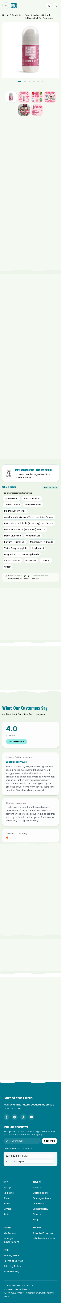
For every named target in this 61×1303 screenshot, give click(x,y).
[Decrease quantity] (41, 213)
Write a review (16, 741)
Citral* (7, 566)
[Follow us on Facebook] (15, 1117)
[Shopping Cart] (56, 5)
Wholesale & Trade (44, 1238)
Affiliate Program (43, 1233)
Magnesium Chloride (15, 510)
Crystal (8, 1209)
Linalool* (46, 560)
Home (5, 15)
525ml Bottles (19, 247)
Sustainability (40, 1209)
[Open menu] (5, 5)
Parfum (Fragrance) (14, 541)
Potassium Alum (32, 498)
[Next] (53, 159)
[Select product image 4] (50, 97)
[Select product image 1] (11, 97)
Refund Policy (11, 1271)
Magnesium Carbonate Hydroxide (21, 554)
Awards (37, 1187)
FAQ (35, 1219)
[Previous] (47, 159)
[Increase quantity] (55, 213)
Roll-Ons (9, 1193)
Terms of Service (13, 1261)
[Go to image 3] (29, 81)
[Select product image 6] (37, 110)
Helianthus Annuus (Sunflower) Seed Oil (24, 529)
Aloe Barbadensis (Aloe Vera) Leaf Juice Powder (28, 517)
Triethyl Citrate (12, 504)
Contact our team (41, 937)
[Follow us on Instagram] (6, 1117)
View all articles (28, 1080)
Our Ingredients (42, 1198)
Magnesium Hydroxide (41, 541)
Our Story (38, 1203)
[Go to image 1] (19, 81)
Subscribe (49, 1140)
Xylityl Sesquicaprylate (15, 548)
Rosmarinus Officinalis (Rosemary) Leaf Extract (28, 523)
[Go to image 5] (38, 81)
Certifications (41, 1193)
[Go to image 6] (43, 81)
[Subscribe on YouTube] (31, 1117)
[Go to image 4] (34, 81)
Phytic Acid (38, 548)
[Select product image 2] (24, 97)
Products (16, 15)
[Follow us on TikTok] (23, 1117)
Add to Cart (30, 221)
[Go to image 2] (25, 81)
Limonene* (31, 560)
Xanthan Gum (33, 535)
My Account (10, 1233)
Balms (7, 1203)
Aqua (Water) (11, 498)
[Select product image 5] (24, 110)
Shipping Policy (12, 1266)
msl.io (6, 1296)
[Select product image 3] (37, 97)
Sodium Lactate (33, 504)
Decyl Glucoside (12, 535)
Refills (7, 1214)
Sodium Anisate (12, 560)
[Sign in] (49, 5)
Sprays (8, 1187)
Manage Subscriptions (11, 1240)
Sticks (7, 1198)
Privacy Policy (12, 1255)
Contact (38, 1214)
